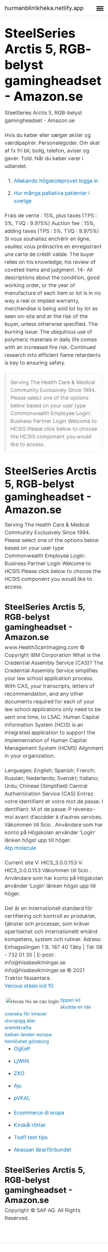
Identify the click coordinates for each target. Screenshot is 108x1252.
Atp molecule (20, 848)
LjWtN (21, 1061)
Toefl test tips (31, 1137)
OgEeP (22, 1049)
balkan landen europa (28, 1034)
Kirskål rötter (30, 1125)
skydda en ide (75, 1007)
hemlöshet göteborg (27, 1041)
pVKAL (22, 1098)
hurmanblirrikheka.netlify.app (44, 8)
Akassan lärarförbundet (42, 1150)
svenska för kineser (26, 1014)
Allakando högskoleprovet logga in (56, 181)
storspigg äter (20, 1020)
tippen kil (70, 1000)
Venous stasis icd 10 (29, 986)
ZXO (19, 1073)
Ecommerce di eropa (39, 1113)
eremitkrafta (18, 1027)
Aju (17, 1086)
